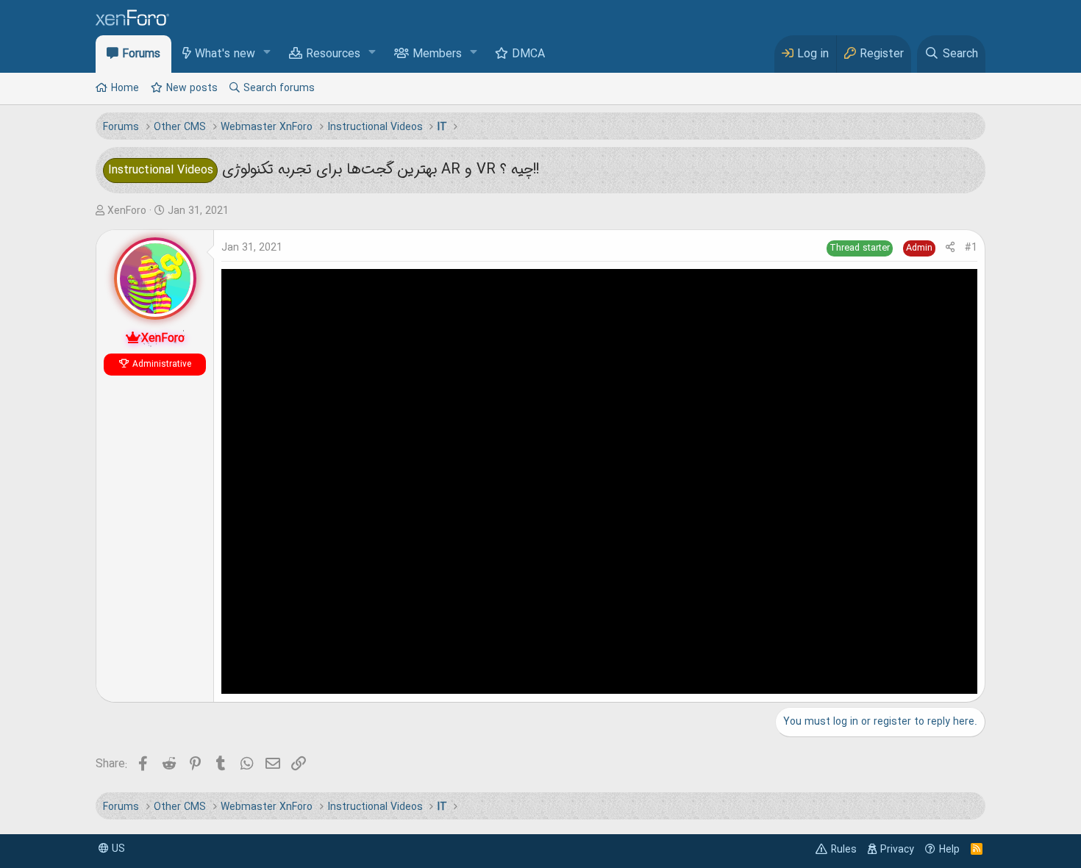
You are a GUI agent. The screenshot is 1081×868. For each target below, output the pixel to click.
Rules (844, 850)
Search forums (279, 88)
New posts (192, 88)
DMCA (528, 54)
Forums (141, 54)
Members (437, 54)
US (117, 849)
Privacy (897, 850)
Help (949, 850)
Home (125, 88)
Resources (333, 54)
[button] (267, 53)
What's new (225, 54)
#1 (971, 248)
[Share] (950, 248)
